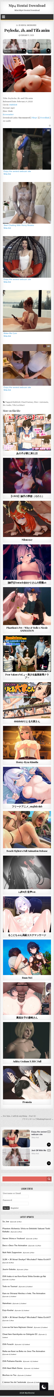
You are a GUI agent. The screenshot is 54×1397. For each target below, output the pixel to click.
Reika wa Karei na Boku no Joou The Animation (23, 1351)
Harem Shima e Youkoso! (13, 1238)
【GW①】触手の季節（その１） (27, 496)
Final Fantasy (27, 402)
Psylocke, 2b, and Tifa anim (27, 30)
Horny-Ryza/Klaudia (27, 762)
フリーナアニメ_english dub (27, 806)
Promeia (27, 1102)
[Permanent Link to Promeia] (27, 1082)
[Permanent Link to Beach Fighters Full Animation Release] (27, 829)
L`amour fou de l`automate (14, 1382)
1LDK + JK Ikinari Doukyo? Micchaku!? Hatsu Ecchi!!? (26, 1259)
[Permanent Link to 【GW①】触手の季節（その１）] (27, 475)
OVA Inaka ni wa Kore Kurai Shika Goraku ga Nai (24, 1276)
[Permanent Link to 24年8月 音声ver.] (27, 872)
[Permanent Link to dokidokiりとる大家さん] (27, 700)
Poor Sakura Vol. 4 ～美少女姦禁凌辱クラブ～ (27, 676)
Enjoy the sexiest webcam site (17, 171)
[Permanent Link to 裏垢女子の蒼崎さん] (27, 998)
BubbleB (13, 105)
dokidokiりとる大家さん (27, 721)
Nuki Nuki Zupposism (12, 1252)
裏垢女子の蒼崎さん (27, 1017)
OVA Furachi (8, 1344)
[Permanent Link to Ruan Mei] (27, 957)
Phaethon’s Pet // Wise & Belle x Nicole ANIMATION (27, 629)
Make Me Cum (34, 49)
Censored (32, 421)
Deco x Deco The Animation (14, 1245)
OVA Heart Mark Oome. (12, 1368)
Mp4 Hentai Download (27, 5)
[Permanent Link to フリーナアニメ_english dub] (27, 785)
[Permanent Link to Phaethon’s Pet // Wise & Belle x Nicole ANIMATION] (27, 606)
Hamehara (6, 1303)
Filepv (34, 118)
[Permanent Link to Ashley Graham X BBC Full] (27, 1040)
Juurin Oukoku (9, 1269)
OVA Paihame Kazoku (12, 1361)
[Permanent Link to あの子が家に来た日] (27, 432)
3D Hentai (22, 25)
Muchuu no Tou (9, 1375)
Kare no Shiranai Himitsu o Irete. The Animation (23, 1293)
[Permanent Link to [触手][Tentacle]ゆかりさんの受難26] (27, 562)
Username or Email (12, 1193)
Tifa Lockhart (18, 405)
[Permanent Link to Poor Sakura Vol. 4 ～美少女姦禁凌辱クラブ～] (27, 653)
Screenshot (8, 114)
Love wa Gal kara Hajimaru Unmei (17, 1327)
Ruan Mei (27, 977)
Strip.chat (7, 51)
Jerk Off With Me (11, 49)
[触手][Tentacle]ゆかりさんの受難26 (27, 582)
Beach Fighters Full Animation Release (27, 850)
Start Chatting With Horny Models (19, 225)
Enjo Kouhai (8, 1310)
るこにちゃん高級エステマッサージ (27, 935)
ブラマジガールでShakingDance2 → (37, 1119)
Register (15, 1208)
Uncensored (31, 25)
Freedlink (44, 118)
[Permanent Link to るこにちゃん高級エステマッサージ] (27, 914)
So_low (5, 1221)
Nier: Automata (41, 402)
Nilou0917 (27, 539)
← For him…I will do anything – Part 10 (18, 1116)
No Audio (7, 405)
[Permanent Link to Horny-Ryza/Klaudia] (27, 742)
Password (7, 1200)
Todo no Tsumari (10, 1286)
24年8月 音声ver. (27, 891)
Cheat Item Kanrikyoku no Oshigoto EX (19, 1334)
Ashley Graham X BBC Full (27, 1061)
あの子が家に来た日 (27, 453)
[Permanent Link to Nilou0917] (27, 519)
